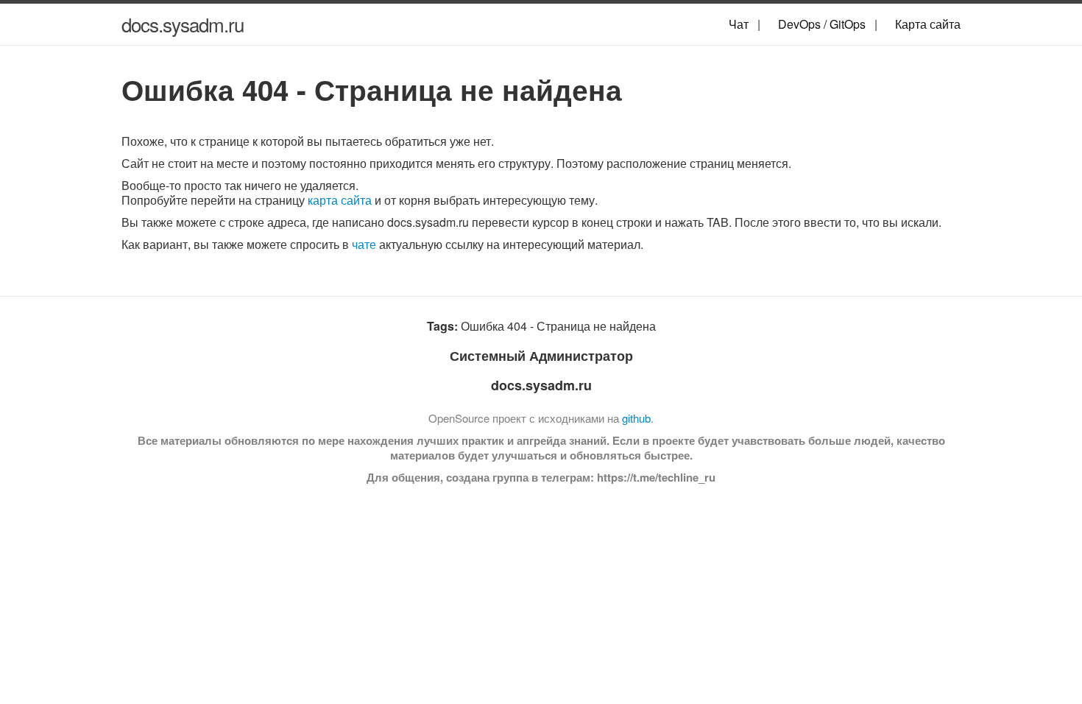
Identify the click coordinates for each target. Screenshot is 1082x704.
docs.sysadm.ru (182, 24)
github (636, 418)
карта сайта (340, 199)
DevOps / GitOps (822, 23)
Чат (739, 23)
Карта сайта (928, 23)
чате (364, 244)
